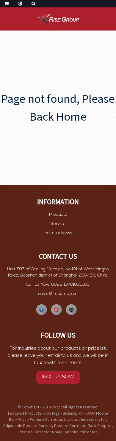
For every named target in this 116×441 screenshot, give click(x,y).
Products (58, 214)
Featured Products (24, 413)
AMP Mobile (97, 413)
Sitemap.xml (73, 413)
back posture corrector (85, 419)
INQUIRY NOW (58, 377)
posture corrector (81, 431)
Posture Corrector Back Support (83, 425)
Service (58, 224)
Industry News (58, 233)
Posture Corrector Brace (40, 431)
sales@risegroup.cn (58, 294)
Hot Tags (52, 413)
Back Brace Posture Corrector (35, 419)
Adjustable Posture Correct (27, 425)
